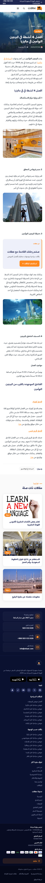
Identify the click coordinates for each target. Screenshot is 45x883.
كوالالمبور (38, 31)
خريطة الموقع (38, 879)
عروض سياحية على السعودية (32, 749)
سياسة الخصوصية (36, 774)
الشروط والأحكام (37, 778)
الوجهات (39, 804)
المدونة (39, 818)
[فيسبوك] (40, 690)
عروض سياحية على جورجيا (33, 716)
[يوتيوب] (23, 690)
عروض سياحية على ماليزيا (33, 705)
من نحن (39, 767)
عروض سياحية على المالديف (33, 709)
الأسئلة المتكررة (37, 771)
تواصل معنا (38, 782)
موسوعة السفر (37, 811)
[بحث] (23, 8)
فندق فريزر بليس (35, 431)
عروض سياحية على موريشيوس (32, 738)
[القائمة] (17, 8)
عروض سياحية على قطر (34, 756)
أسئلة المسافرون (36, 815)
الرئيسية (40, 26)
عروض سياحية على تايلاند (33, 723)
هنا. (31, 457)
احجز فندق (38, 800)
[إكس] (34, 690)
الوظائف (39, 785)
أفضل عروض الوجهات (35, 701)
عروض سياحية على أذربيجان (33, 720)
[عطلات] (35, 8)
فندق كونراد (37, 401)
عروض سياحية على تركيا (34, 734)
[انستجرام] (29, 690)
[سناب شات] (12, 690)
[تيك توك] (18, 690)
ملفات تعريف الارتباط (10, 874)
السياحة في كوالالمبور (27, 469)
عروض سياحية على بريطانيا (33, 745)
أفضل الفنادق (37, 807)
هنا (20, 424)
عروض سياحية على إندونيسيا (32, 712)
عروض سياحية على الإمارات (33, 741)
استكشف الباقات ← (29, 263)
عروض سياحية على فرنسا (34, 752)
